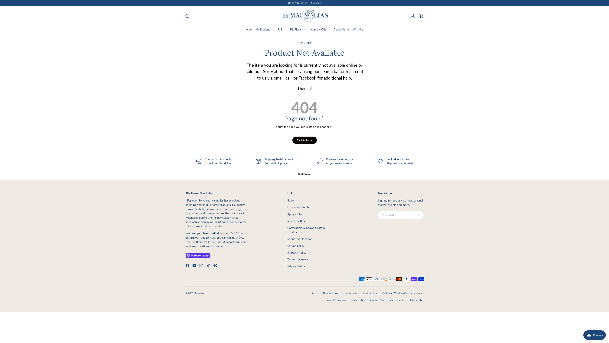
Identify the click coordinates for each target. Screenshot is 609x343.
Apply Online (295, 214)
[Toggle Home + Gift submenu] (328, 29)
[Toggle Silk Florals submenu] (305, 29)
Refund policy (295, 245)
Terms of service (297, 259)
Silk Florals (296, 29)
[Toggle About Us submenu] (348, 29)
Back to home (304, 140)
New (249, 29)
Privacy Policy (296, 266)
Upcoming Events (298, 207)
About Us (339, 29)
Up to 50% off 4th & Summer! (304, 2)
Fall (280, 29)
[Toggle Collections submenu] (273, 29)
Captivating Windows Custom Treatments (402, 293)
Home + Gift (318, 29)
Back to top (304, 173)
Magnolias (199, 293)
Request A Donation (299, 239)
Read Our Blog (296, 221)
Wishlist (358, 29)
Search (291, 200)
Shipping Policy (296, 252)
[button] (421, 16)
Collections (263, 29)
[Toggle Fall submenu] (284, 29)
